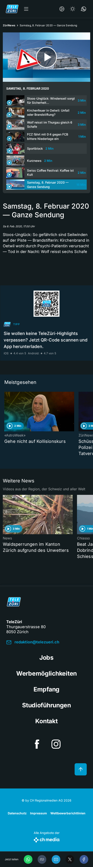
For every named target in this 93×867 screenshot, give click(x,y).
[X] (70, 859)
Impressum (38, 813)
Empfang (46, 689)
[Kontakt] (83, 8)
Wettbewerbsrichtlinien (67, 813)
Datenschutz (17, 813)
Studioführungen (46, 705)
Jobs (46, 657)
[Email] (56, 859)
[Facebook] (84, 859)
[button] (42, 859)
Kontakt (46, 721)
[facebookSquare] (37, 744)
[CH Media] (46, 839)
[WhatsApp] (28, 859)
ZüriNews (9, 25)
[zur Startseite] (12, 9)
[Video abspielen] (46, 57)
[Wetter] (72, 8)
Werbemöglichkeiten (46, 673)
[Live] (61, 8)
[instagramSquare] (56, 744)
